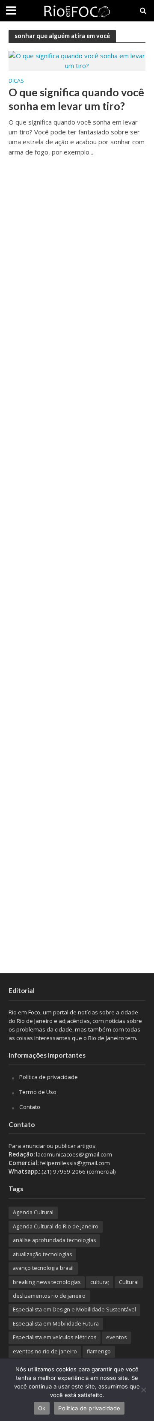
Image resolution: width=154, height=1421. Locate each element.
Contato (29, 1107)
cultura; (99, 1282)
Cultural (129, 1282)
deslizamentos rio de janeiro (49, 1295)
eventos (116, 1337)
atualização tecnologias (42, 1254)
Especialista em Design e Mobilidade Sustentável (74, 1309)
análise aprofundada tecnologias (54, 1240)
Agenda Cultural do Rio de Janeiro (55, 1226)
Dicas (16, 81)
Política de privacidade (48, 1077)
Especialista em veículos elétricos (54, 1337)
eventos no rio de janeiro (45, 1351)
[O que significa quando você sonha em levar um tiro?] (77, 60)
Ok (42, 1408)
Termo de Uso (37, 1092)
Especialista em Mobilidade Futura (56, 1323)
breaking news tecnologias (46, 1282)
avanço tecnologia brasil (43, 1268)
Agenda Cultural (33, 1212)
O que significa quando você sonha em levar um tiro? (76, 99)
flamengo (99, 1351)
